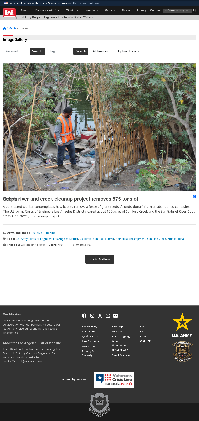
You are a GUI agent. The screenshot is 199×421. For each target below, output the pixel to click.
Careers (110, 10)
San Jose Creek (156, 239)
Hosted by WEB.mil (74, 379)
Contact (155, 10)
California (86, 239)
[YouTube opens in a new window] (108, 315)
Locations (92, 10)
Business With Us (47, 10)
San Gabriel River (103, 239)
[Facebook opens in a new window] (84, 315)
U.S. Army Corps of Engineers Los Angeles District (47, 239)
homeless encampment (131, 239)
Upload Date (127, 51)
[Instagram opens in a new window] (92, 315)
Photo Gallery (99, 259)
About (24, 10)
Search (37, 51)
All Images (101, 51)
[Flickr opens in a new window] (115, 315)
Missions (72, 10)
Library (141, 10)
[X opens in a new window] (100, 315)
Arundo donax (176, 239)
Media (126, 10)
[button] (88, 3)
